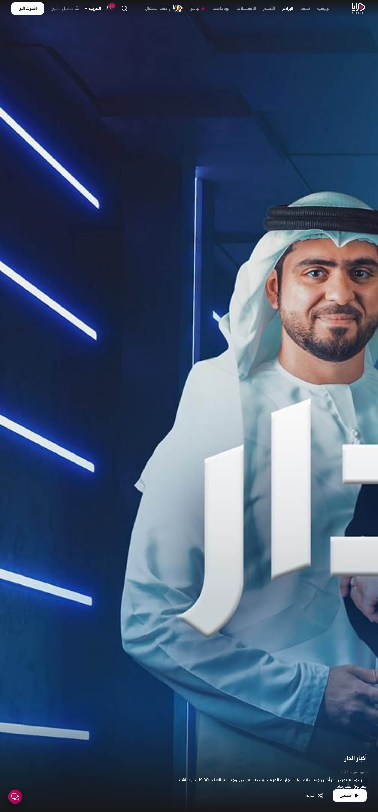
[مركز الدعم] (15, 797)
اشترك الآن (27, 8)
